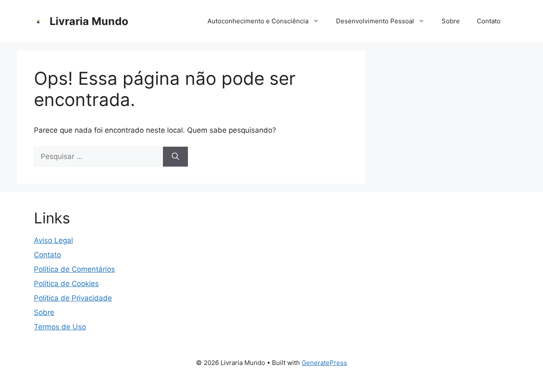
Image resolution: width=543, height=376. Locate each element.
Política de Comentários (74, 269)
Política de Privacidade (73, 298)
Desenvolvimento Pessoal (375, 21)
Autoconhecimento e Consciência (257, 21)
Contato (489, 21)
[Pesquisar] (175, 157)
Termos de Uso (60, 327)
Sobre (451, 21)
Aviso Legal (53, 240)
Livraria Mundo (89, 21)
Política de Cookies (66, 283)
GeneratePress (324, 363)
